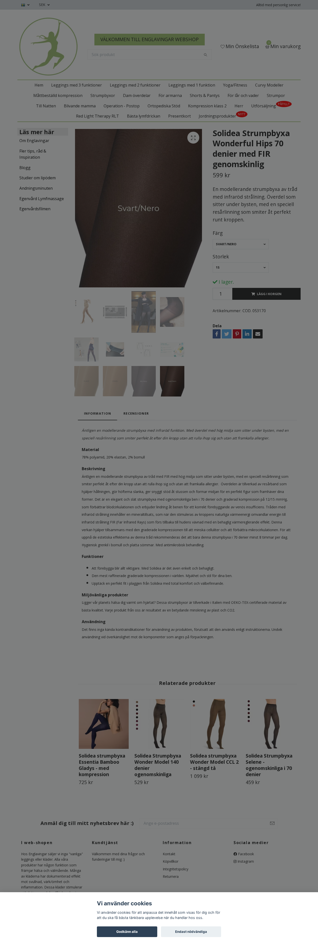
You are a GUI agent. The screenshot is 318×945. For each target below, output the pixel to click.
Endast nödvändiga (191, 932)
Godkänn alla (127, 932)
